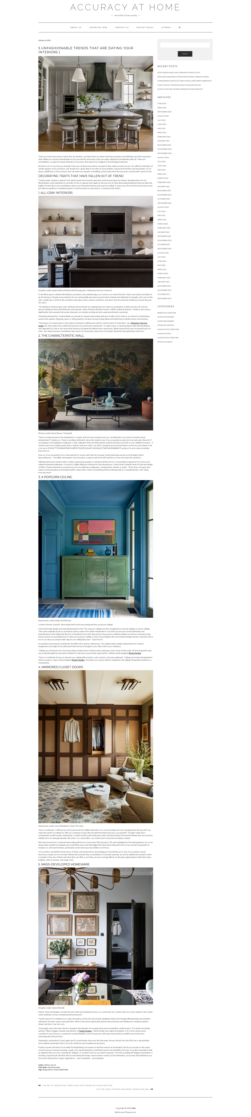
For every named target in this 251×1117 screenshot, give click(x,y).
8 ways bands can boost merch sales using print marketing (184, 81)
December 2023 (164, 190)
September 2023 (164, 203)
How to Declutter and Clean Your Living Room (179, 85)
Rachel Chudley (78, 660)
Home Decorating (54, 1067)
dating (44, 1070)
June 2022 (161, 261)
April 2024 (161, 174)
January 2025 (163, 141)
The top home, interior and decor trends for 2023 (122, 1089)
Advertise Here (98, 27)
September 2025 (164, 112)
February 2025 (164, 137)
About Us (75, 27)
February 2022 (164, 278)
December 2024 (164, 145)
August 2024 (163, 157)
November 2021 (164, 290)
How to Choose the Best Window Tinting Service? (180, 89)
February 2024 (164, 182)
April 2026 (161, 108)
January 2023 (163, 232)
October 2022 (163, 244)
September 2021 (164, 298)
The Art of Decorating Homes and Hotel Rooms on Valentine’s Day (78, 1085)
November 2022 (164, 240)
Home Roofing (164, 333)
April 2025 (161, 132)
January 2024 (163, 186)
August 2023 (163, 207)
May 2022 (161, 265)
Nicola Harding (135, 653)
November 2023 (164, 195)
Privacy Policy (145, 27)
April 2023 (161, 219)
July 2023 (161, 211)
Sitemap (166, 27)
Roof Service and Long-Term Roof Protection (178, 72)
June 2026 (161, 103)
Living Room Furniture (168, 338)
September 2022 (164, 249)
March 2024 (162, 178)
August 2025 (163, 116)
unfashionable (63, 1070)
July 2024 (161, 161)
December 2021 (164, 286)
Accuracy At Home (125, 7)
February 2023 (164, 228)
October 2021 (163, 294)
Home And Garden (165, 321)
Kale (134, 1108)
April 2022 (161, 269)
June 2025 (161, 124)
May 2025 (161, 128)
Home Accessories (165, 317)
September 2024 (164, 153)
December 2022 (164, 236)
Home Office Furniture (168, 329)
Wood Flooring (164, 342)
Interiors (50, 1070)
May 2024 (161, 170)
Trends (56, 1070)
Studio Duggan (85, 1031)
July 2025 (161, 120)
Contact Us (122, 27)
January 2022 (163, 282)
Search (185, 54)
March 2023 (162, 224)
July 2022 (161, 257)
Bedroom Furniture (166, 313)
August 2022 (163, 253)
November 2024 (164, 149)
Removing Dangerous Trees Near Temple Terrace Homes (183, 77)
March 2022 (162, 273)
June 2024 (161, 166)
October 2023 (163, 199)
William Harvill (50, 1065)
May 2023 (161, 215)
